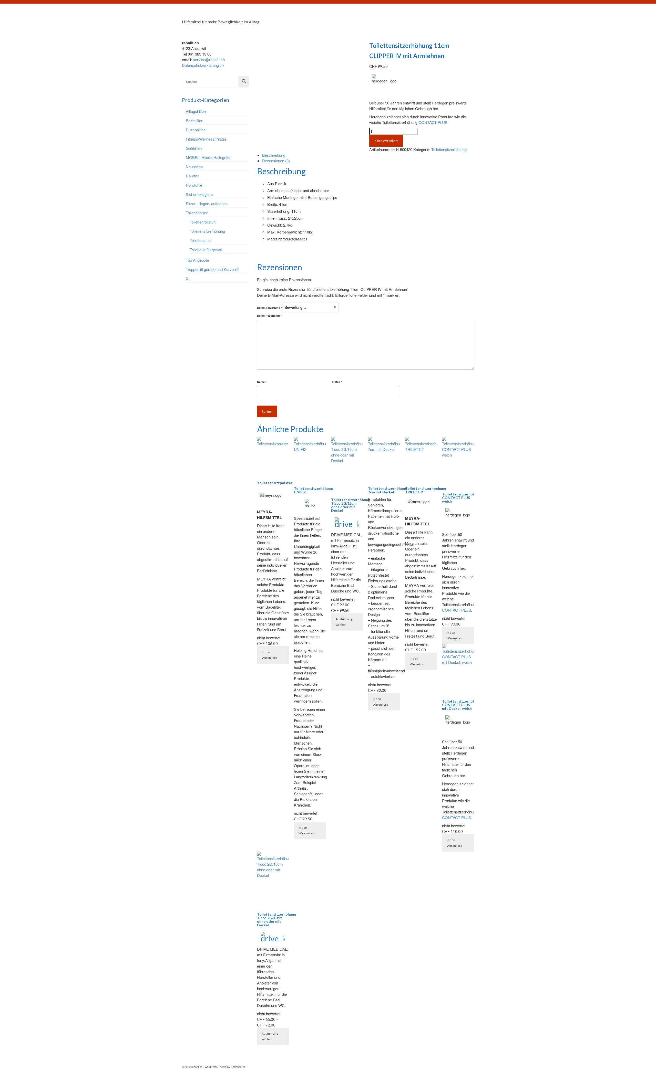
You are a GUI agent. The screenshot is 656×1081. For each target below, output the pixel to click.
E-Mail (337, 382)
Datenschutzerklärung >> (203, 65)
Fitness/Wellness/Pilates (206, 139)
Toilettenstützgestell (206, 249)
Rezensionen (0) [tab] (276, 160)
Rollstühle (194, 185)
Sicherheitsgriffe (199, 194)
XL (188, 278)
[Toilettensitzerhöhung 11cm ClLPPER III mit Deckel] (370, 35)
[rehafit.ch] (228, 14)
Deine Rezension (269, 315)
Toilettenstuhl (200, 240)
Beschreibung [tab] (273, 155)
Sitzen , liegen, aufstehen (207, 203)
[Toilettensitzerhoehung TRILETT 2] (374, 35)
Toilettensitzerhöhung (449, 149)
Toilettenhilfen (197, 212)
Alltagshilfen (196, 111)
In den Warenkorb (386, 141)
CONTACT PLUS (432, 122)
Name (261, 382)
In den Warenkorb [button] (269, 655)
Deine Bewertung (269, 308)
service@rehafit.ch (209, 59)
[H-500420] (309, 83)
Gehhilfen (194, 148)
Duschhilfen (196, 129)
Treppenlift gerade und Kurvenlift (212, 269)
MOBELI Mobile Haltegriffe (208, 157)
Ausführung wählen (344, 622)
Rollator (192, 175)
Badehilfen (194, 120)
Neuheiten (194, 166)
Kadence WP (239, 1067)
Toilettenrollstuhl (203, 222)
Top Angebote (197, 260)
